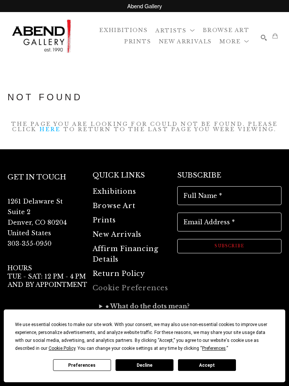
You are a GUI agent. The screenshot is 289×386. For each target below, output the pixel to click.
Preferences (82, 365)
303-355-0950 (30, 243)
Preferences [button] (214, 348)
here (50, 129)
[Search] (264, 38)
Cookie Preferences (130, 288)
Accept (207, 365)
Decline (144, 365)
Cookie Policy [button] (62, 348)
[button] (175, 30)
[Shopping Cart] (275, 36)
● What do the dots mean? (147, 306)
